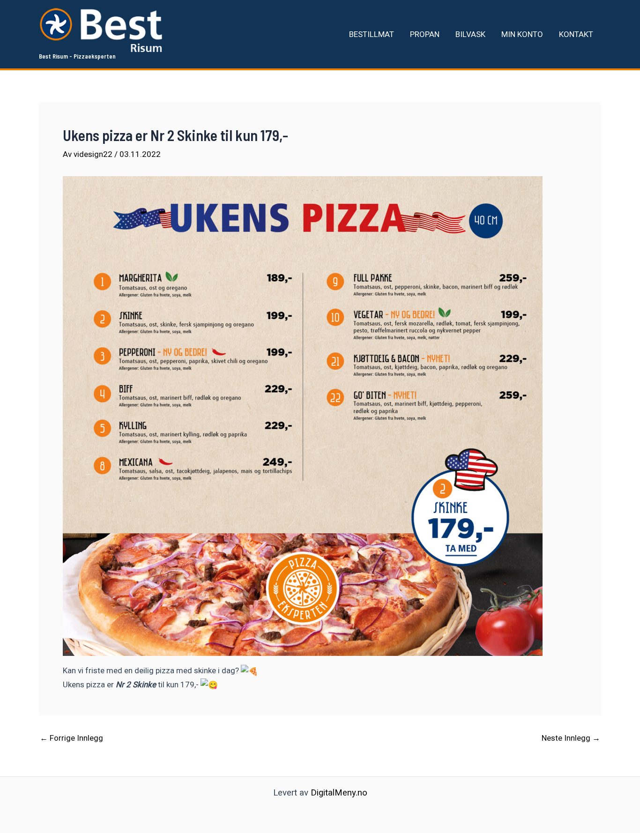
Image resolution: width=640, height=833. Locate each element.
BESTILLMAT (371, 34)
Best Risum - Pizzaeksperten (77, 56)
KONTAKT (576, 34)
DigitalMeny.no (339, 793)
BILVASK (470, 34)
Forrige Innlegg (71, 738)
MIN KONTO (522, 34)
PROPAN (424, 34)
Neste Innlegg (571, 738)
